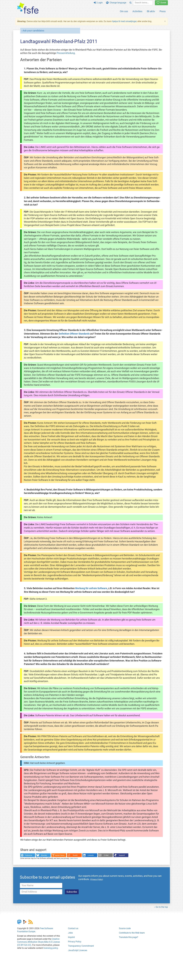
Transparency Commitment (81, 946)
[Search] (130, 2)
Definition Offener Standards (74, 333)
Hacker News (59, 855)
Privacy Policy (74, 941)
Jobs (70, 933)
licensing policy (50, 948)
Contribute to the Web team (132, 933)
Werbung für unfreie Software (91, 588)
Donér (162, 2)
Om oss (124, 11)
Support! (122, 855)
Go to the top (162, 907)
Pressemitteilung (66, 53)
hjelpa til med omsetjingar (124, 21)
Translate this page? (128, 937)
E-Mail (106, 855)
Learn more (74, 858)
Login (99, 2)
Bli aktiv (151, 11)
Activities (137, 11)
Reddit (75, 855)
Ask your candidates (33, 30)
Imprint (71, 937)
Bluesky (44, 855)
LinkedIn (90, 855)
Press (163, 11)
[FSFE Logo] (27, 8)
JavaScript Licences (77, 950)
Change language (117, 2)
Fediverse (28, 855)
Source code (125, 928)
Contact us (73, 928)
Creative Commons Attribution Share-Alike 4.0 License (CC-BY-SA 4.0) (38, 942)
